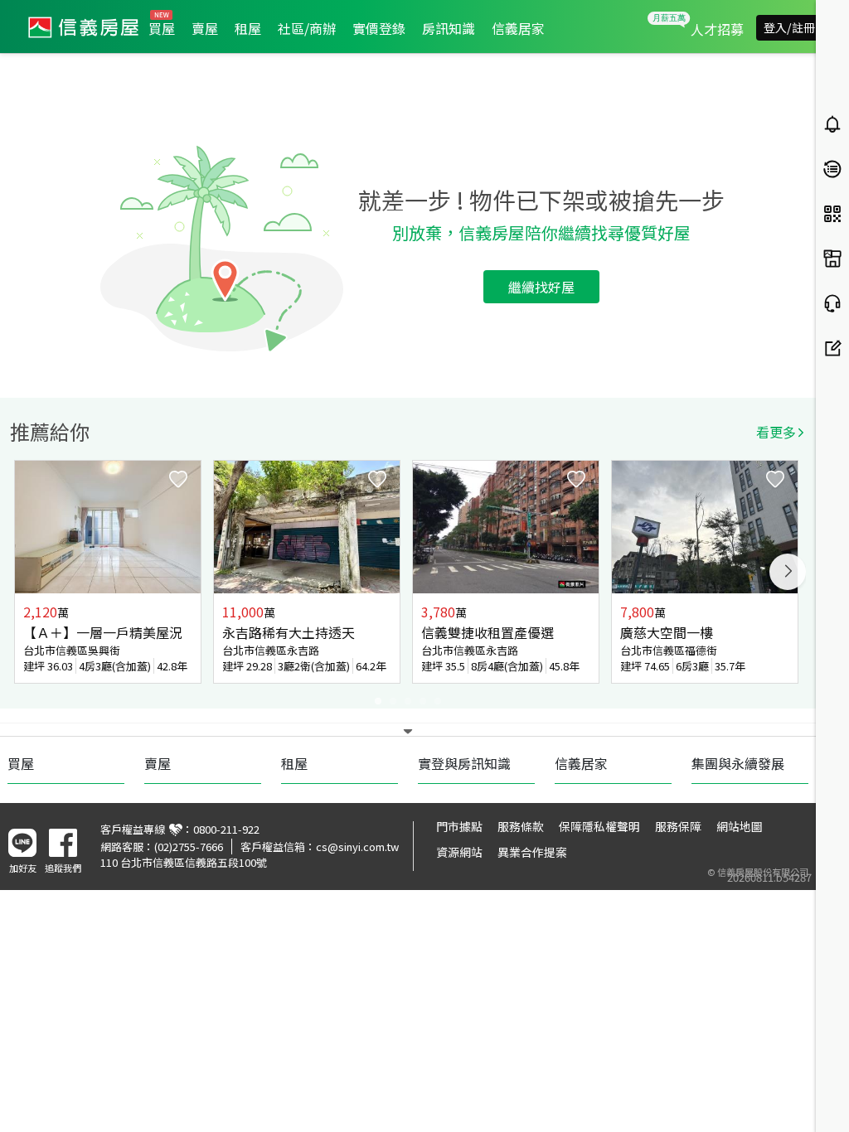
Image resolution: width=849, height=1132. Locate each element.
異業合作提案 (532, 852)
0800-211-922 (226, 829)
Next (787, 572)
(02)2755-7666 (188, 846)
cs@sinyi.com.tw (357, 846)
